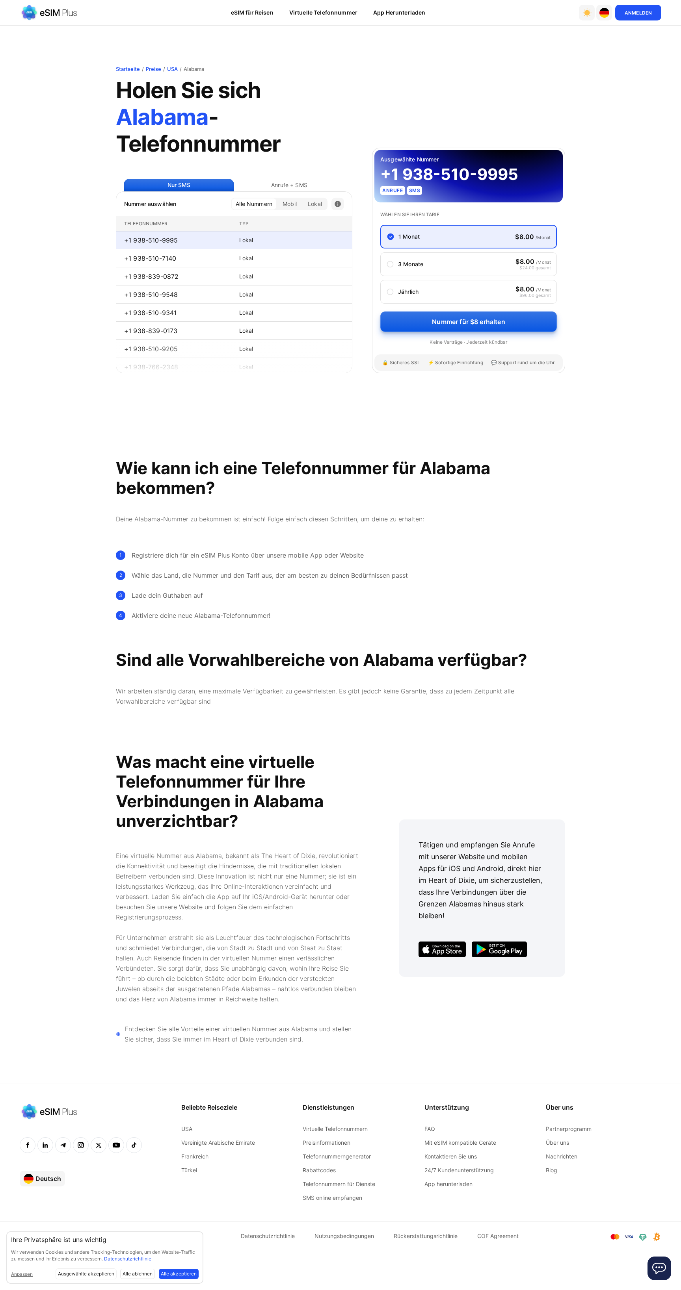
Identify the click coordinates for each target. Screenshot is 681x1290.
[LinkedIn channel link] (45, 1145)
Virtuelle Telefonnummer (323, 12)
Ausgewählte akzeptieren (86, 1274)
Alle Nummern (254, 203)
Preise (153, 69)
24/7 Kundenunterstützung (459, 1170)
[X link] (98, 1145)
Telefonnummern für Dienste (339, 1184)
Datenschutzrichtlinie (268, 1236)
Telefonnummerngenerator (337, 1156)
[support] (659, 1268)
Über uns (557, 1142)
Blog (551, 1170)
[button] (604, 12)
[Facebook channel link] (27, 1145)
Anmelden (638, 13)
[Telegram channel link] (63, 1145)
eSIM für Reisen (252, 12)
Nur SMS (179, 185)
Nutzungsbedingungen (344, 1236)
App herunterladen (399, 12)
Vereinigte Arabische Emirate (218, 1142)
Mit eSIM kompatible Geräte (460, 1142)
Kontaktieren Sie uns (450, 1156)
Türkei (189, 1170)
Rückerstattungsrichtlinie (426, 1236)
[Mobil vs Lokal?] (337, 204)
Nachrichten (561, 1156)
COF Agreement (498, 1236)
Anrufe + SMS (289, 185)
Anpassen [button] (22, 1274)
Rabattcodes (319, 1170)
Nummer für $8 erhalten (468, 322)
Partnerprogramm (569, 1128)
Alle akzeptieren (179, 1274)
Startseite (128, 69)
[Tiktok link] (134, 1145)
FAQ (429, 1128)
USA (172, 69)
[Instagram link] (81, 1145)
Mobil (290, 203)
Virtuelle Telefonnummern (335, 1128)
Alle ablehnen (138, 1274)
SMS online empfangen (332, 1197)
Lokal (315, 203)
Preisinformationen (326, 1142)
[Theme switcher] (587, 12)
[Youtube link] (116, 1145)
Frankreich (194, 1156)
